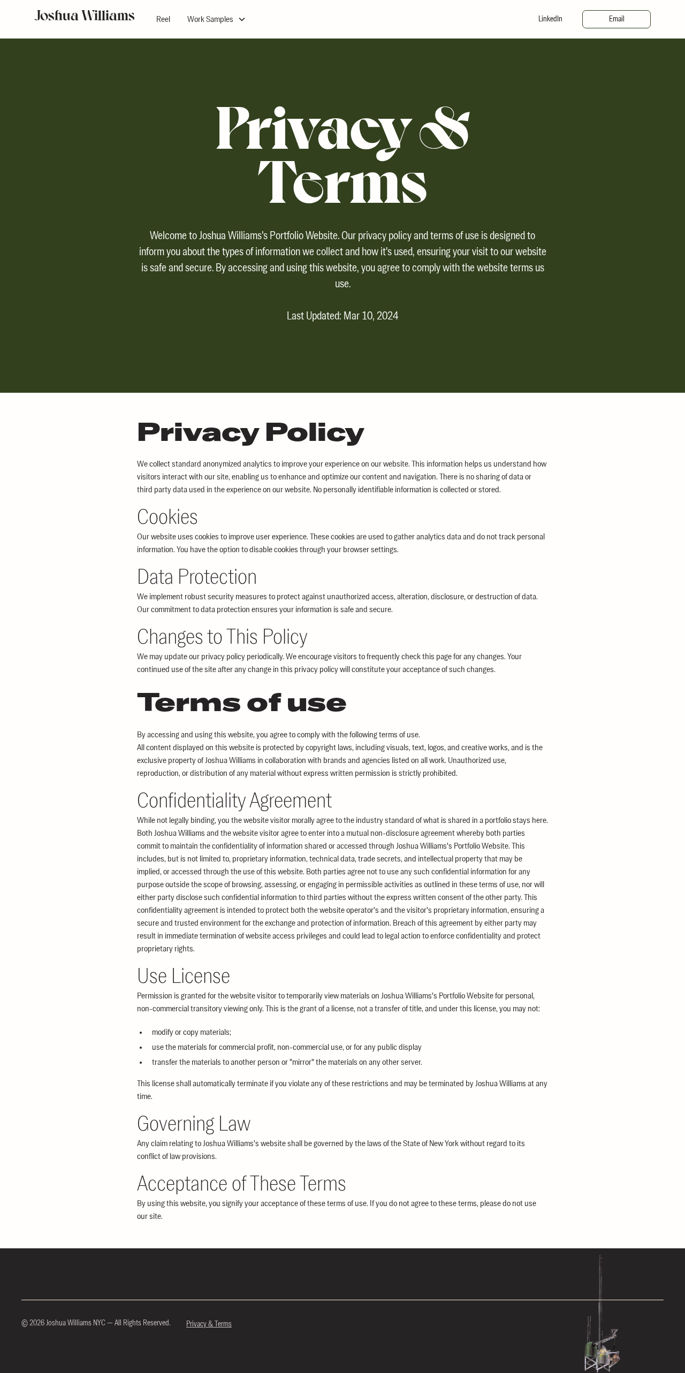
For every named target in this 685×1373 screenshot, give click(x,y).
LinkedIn (550, 19)
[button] (217, 19)
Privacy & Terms (209, 1324)
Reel (163, 19)
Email (617, 19)
